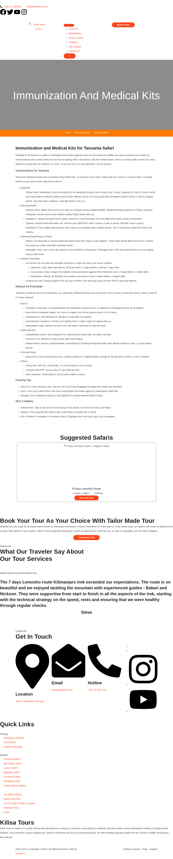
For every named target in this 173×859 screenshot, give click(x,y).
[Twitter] (10, 12)
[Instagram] (24, 12)
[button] (17, 471)
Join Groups (75, 46)
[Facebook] (3, 12)
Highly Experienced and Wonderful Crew (18, 573)
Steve (86, 612)
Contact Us (74, 51)
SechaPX (20, 853)
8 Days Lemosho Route (86, 488)
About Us (73, 29)
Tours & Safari (76, 38)
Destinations (75, 33)
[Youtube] (17, 12)
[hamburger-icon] (69, 25)
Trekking (73, 42)
